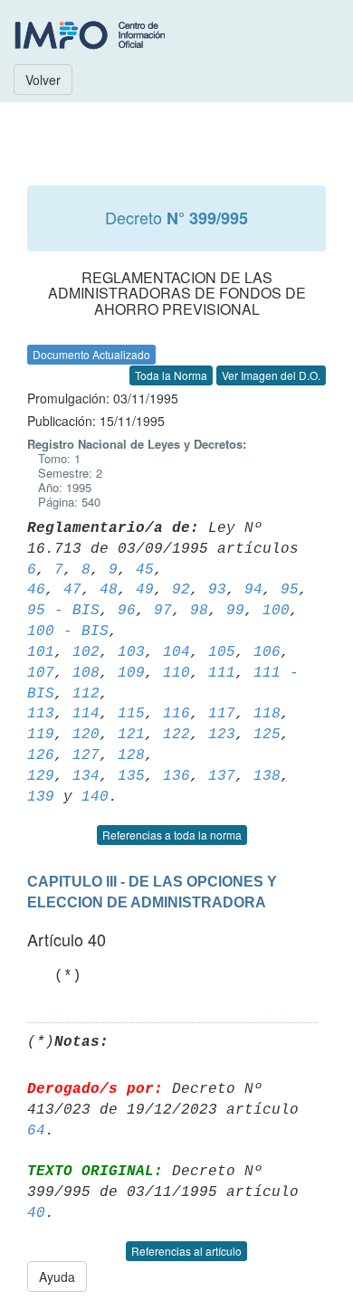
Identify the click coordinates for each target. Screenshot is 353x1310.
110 (176, 673)
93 (217, 590)
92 (181, 590)
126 (40, 755)
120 (86, 734)
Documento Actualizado (91, 354)
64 (36, 1131)
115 (131, 714)
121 (131, 734)
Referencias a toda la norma (172, 834)
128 (131, 755)
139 (40, 797)
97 (163, 611)
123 (221, 734)
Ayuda (57, 1276)
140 (95, 797)
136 (176, 776)
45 (145, 570)
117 (221, 714)
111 (221, 673)
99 (235, 611)
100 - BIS (68, 631)
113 (40, 714)
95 (290, 590)
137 (221, 776)
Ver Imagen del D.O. (271, 375)
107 (40, 673)
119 (40, 734)
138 (267, 776)
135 (131, 776)
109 (131, 673)
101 (40, 652)
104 (176, 652)
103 (131, 652)
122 (176, 734)
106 (267, 652)
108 (86, 673)
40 (36, 1213)
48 (109, 590)
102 (86, 652)
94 (253, 590)
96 (127, 611)
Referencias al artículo (186, 1250)
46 (36, 590)
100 (276, 611)
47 (72, 590)
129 (40, 776)
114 (86, 714)
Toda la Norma (171, 375)
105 (221, 652)
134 (86, 776)
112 (86, 694)
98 (199, 611)
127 (86, 755)
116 (176, 714)
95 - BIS (63, 611)
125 (267, 734)
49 (145, 590)
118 (267, 714)
